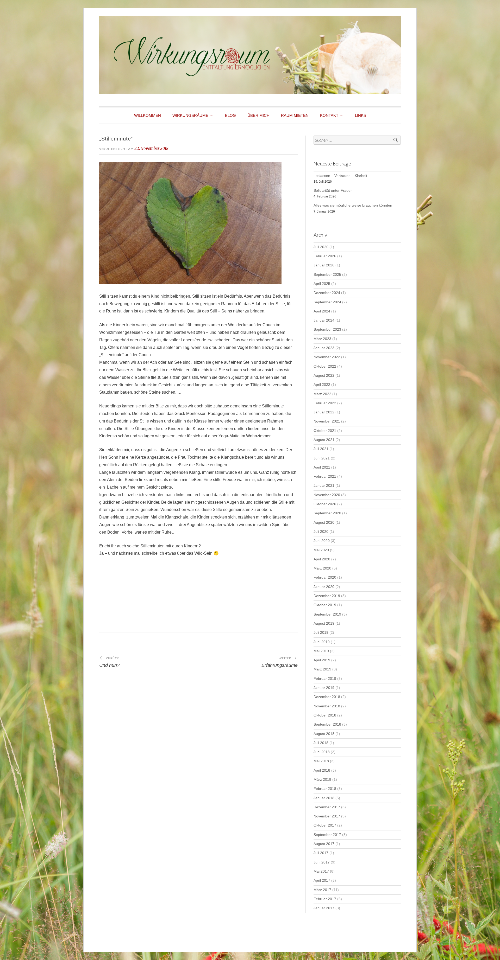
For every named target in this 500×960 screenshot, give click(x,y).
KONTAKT (329, 115)
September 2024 (327, 302)
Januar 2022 (324, 412)
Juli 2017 (321, 853)
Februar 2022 (325, 403)
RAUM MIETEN (295, 115)
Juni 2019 (322, 642)
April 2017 (322, 880)
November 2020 (327, 495)
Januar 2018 (324, 798)
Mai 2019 (321, 651)
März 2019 (322, 669)
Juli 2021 (321, 449)
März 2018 (322, 780)
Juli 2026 (321, 247)
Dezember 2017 (327, 807)
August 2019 (324, 623)
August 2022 (324, 375)
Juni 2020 (322, 541)
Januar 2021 (324, 486)
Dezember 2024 (327, 293)
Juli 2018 (321, 743)
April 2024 (322, 311)
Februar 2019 (325, 679)
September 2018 (327, 724)
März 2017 (322, 890)
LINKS (360, 115)
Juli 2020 (321, 532)
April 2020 (322, 559)
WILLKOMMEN (147, 115)
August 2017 (324, 844)
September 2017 (327, 835)
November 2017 (327, 816)
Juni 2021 (322, 458)
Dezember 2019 (327, 596)
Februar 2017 (325, 899)
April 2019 (322, 660)
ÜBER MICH (258, 115)
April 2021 (322, 467)
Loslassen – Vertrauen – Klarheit (340, 176)
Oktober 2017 (325, 825)
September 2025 (327, 275)
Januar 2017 (324, 908)
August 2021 (324, 440)
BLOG (230, 115)
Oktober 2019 (325, 605)
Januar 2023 (324, 348)
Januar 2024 (324, 320)
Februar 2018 (325, 789)
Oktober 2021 (325, 431)
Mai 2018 (321, 761)
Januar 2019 (324, 688)
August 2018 (324, 734)
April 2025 (322, 284)
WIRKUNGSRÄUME (190, 115)
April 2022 (322, 385)
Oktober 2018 (325, 715)
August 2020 (324, 522)
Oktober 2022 (325, 366)
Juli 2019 (321, 633)
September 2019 (327, 614)
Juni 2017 (322, 862)
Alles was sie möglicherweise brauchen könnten (353, 205)
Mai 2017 (321, 871)
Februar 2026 (325, 256)
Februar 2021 (325, 476)
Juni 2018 (322, 752)
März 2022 (322, 394)
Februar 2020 (325, 577)
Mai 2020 (321, 550)
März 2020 (322, 568)
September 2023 (327, 329)
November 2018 (327, 706)
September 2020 (327, 513)
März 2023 (322, 339)
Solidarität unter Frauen (333, 191)
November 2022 (327, 357)
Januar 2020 (324, 587)
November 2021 (327, 421)
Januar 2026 (324, 265)
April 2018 (322, 770)
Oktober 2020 (325, 504)
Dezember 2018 (327, 697)
